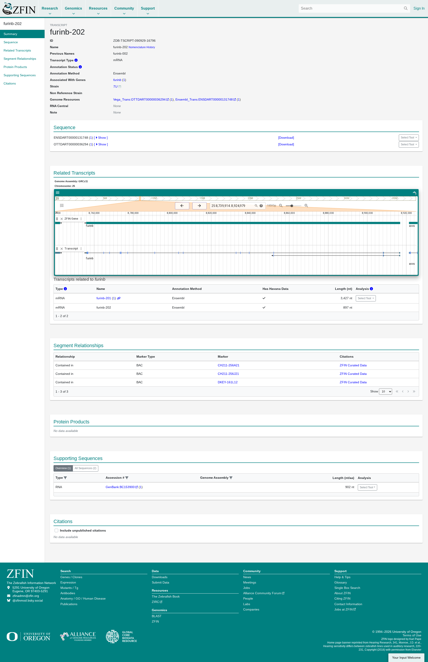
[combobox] (354, 8)
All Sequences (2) (85, 468)
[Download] (286, 137)
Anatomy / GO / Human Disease (83, 598)
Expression (68, 582)
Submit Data (160, 582)
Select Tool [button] (408, 137)
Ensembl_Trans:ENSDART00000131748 (204, 99)
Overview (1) (63, 468)
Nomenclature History (142, 47)
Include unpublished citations (83, 530)
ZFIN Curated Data (353, 365)
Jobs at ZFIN (343, 609)
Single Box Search (347, 588)
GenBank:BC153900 (120, 487)
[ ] (101, 137)
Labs (246, 604)
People (248, 598)
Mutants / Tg (69, 588)
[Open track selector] (62, 205)
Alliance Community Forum (262, 593)
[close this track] (61, 219)
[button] (65, 478)
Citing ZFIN (342, 598)
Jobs (246, 588)
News (247, 577)
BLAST (157, 616)
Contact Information (348, 604)
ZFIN (155, 621)
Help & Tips (342, 577)
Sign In (419, 8)
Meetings (249, 582)
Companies (251, 609)
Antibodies (67, 593)
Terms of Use (412, 635)
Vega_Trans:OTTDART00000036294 (139, 99)
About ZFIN (342, 593)
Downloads (159, 577)
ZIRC (155, 602)
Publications (68, 604)
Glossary (340, 582)
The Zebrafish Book (166, 596)
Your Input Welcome (406, 657)
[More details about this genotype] (119, 86)
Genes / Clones (71, 577)
